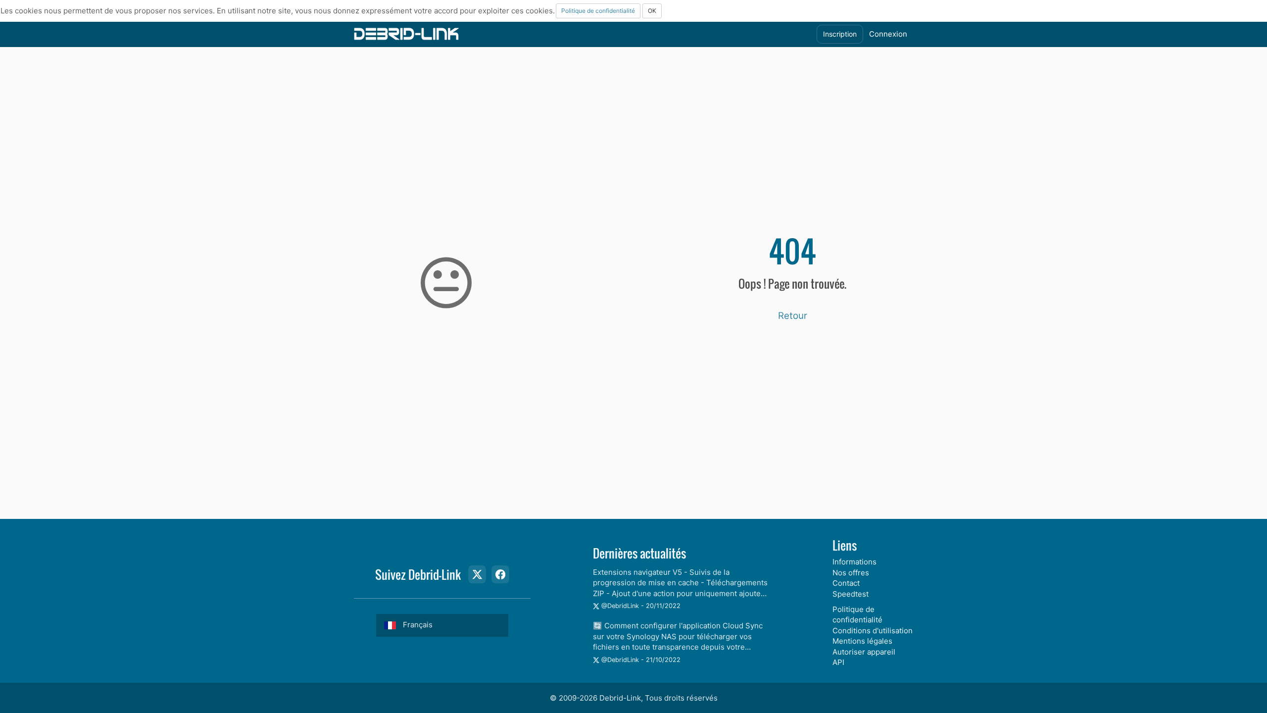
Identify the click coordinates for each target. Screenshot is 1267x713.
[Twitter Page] (477, 574)
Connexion (888, 34)
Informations (854, 561)
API (838, 662)
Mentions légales (862, 641)
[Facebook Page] (500, 574)
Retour (792, 315)
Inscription (840, 34)
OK (652, 10)
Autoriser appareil (863, 652)
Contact (846, 583)
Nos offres (850, 572)
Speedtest (850, 594)
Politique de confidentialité (598, 10)
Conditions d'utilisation (872, 630)
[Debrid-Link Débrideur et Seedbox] (406, 33)
